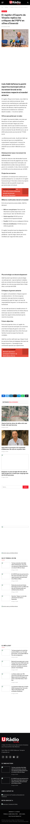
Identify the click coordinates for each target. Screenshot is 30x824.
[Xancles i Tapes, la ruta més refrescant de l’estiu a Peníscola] (6, 598)
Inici (2, 7)
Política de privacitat (15, 816)
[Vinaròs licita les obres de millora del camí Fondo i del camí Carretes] (15, 413)
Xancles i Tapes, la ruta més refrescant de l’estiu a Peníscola (18, 598)
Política (6, 7)
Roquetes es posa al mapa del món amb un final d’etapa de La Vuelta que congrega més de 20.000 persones (15, 473)
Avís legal (22, 814)
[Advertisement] (15, 65)
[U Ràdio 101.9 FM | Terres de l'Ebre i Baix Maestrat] (15, 2)
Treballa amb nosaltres (10, 814)
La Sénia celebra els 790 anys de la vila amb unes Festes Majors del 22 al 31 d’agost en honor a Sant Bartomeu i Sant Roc (19, 677)
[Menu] (3, 2)
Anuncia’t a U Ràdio (14, 811)
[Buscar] (27, 2)
